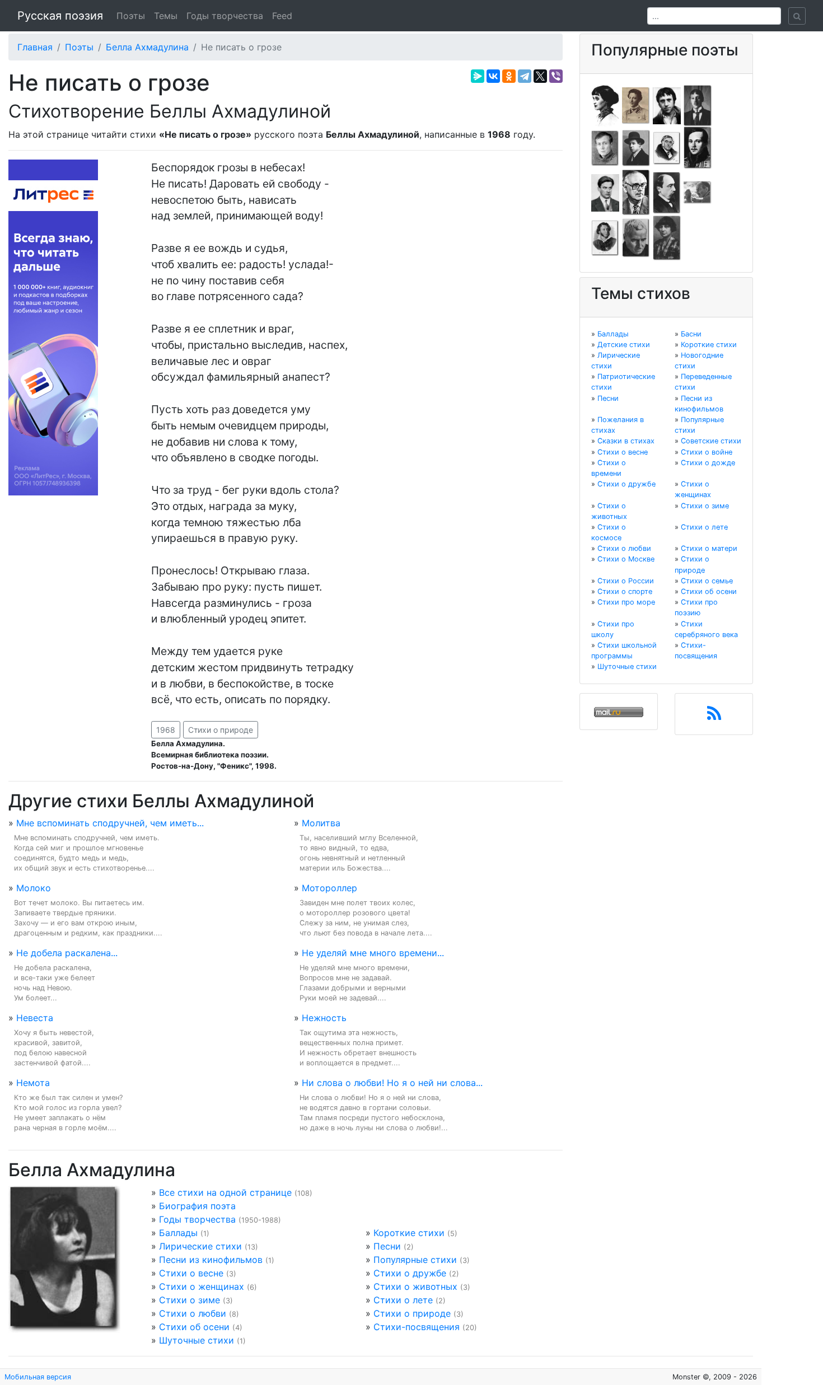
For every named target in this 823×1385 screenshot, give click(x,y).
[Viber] (556, 76)
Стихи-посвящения (416, 1326)
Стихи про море (626, 602)
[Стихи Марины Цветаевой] (667, 237)
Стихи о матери (709, 548)
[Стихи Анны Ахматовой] (605, 104)
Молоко (33, 887)
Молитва (321, 823)
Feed (282, 15)
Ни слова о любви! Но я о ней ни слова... (392, 1082)
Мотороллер (329, 887)
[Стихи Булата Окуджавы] (698, 192)
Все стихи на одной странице (225, 1192)
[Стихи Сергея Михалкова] (636, 192)
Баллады (178, 1232)
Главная (35, 47)
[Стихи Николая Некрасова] (667, 192)
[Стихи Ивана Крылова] (667, 147)
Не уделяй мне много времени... (373, 952)
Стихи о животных (415, 1286)
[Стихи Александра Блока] (636, 104)
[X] (540, 76)
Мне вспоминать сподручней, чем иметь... (110, 823)
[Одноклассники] (509, 76)
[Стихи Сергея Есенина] (636, 147)
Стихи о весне (191, 1273)
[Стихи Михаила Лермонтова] (698, 147)
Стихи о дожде (708, 462)
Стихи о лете (403, 1300)
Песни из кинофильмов (211, 1259)
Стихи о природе (220, 729)
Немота (33, 1082)
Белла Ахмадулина (147, 47)
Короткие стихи (409, 1232)
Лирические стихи (200, 1246)
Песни (387, 1246)
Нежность (324, 1017)
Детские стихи (623, 344)
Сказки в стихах (625, 441)
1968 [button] (165, 729)
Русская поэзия (60, 15)
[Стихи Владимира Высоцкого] (667, 104)
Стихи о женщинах (201, 1286)
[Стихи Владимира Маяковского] (605, 192)
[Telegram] (524, 76)
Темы (165, 15)
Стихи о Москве (625, 559)
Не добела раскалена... (67, 952)
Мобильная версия (37, 1377)
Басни (691, 334)
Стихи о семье (707, 581)
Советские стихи (711, 441)
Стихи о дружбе (409, 1273)
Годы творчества (224, 15)
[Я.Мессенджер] (477, 76)
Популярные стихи (415, 1259)
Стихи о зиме (189, 1300)
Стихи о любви (192, 1313)
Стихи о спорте (624, 591)
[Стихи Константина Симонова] (636, 237)
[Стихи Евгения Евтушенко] (605, 147)
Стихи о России (625, 581)
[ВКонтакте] (493, 76)
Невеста (34, 1017)
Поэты (130, 15)
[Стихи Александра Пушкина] (605, 237)
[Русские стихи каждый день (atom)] (714, 716)
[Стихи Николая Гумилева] (698, 104)
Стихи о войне (706, 452)
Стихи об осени (194, 1326)
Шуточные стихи (196, 1340)
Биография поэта (197, 1205)
